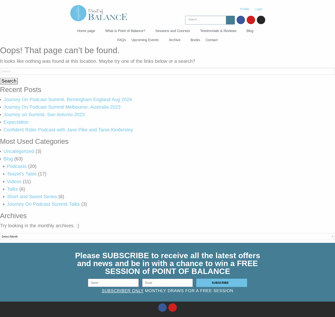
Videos (14, 181)
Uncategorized (18, 151)
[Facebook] (241, 20)
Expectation (15, 122)
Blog (250, 31)
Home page (86, 31)
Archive (174, 40)
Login (258, 9)
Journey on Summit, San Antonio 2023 (44, 114)
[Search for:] (167, 71)
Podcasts (17, 166)
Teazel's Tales (22, 174)
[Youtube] (251, 20)
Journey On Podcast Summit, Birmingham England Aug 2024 (67, 99)
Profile (244, 9)
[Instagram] (261, 20)
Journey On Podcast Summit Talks (43, 204)
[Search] (230, 20)
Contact (212, 40)
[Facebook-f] (162, 307)
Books (195, 40)
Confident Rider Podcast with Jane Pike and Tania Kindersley (68, 129)
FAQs (121, 40)
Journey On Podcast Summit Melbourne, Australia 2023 (62, 107)
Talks (12, 189)
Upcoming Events (145, 40)
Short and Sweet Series (32, 196)
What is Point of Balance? (125, 31)
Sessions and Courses (172, 31)
